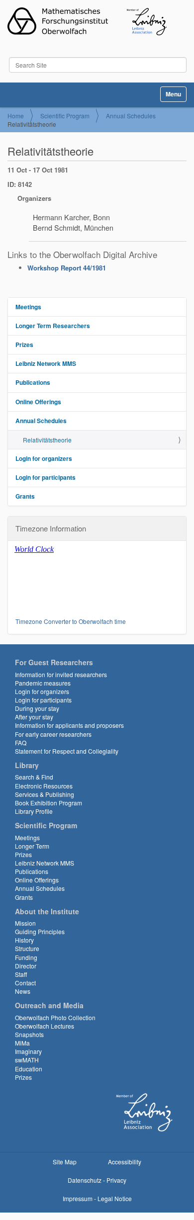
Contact (25, 982)
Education (28, 1068)
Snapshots (29, 1034)
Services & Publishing (44, 794)
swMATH (27, 1059)
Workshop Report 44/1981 (66, 267)
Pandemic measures (43, 683)
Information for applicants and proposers (69, 725)
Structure (27, 948)
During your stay (37, 708)
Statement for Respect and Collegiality (66, 751)
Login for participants (45, 477)
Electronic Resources (44, 786)
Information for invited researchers (61, 674)
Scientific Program (65, 115)
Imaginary (28, 1051)
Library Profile (34, 811)
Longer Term (32, 846)
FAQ (20, 742)
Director (25, 965)
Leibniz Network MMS (45, 363)
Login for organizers (43, 458)
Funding (26, 957)
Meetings (28, 306)
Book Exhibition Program (48, 802)
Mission (25, 923)
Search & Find (34, 777)
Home (15, 115)
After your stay (34, 716)
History (24, 940)
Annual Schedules (131, 115)
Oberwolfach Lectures (44, 1026)
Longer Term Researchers (52, 325)
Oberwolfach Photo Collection (55, 1017)
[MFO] (87, 21)
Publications (32, 382)
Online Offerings (38, 401)
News (22, 991)
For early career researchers (53, 734)
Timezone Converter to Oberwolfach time (70, 621)
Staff (21, 974)
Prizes (24, 344)
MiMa (22, 1043)
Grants (25, 496)
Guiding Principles (40, 931)
